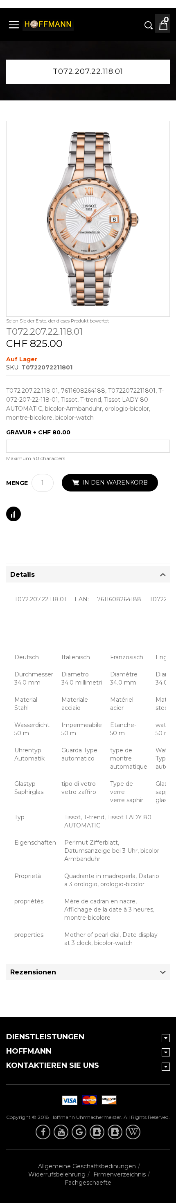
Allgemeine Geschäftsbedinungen (87, 1166)
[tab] (88, 574)
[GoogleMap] (79, 1132)
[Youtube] (61, 1132)
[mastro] (108, 1100)
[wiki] (133, 1132)
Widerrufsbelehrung (57, 1174)
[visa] (88, 1100)
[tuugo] (97, 1132)
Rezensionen (33, 972)
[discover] (68, 1100)
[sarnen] (115, 1132)
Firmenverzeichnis (119, 1174)
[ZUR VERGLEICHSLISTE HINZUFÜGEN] (13, 514)
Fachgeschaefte (88, 1182)
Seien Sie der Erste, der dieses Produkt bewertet (57, 321)
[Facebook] (43, 1132)
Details (22, 574)
